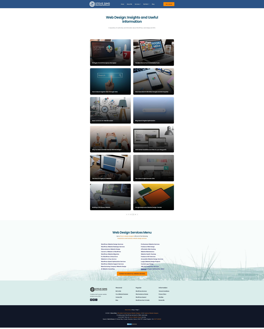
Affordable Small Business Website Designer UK (129, 313)
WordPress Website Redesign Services (113, 246)
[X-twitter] (96, 300)
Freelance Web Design (148, 246)
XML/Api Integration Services (150, 266)
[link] (126, 214)
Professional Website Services (150, 244)
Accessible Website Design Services (152, 259)
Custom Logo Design (147, 264)
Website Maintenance (147, 251)
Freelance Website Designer (151, 313)
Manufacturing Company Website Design (113, 266)
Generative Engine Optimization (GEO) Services (152, 269)
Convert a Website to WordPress (111, 251)
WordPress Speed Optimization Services (113, 261)
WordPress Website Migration (110, 254)
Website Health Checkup (148, 254)
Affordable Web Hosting (148, 249)
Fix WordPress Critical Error (109, 256)
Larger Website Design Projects (150, 261)
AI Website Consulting (108, 269)
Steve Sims (95, 65)
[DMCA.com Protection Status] (132, 324)
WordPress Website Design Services (112, 244)
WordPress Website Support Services (112, 264)
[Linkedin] (94, 300)
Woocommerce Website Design (110, 249)
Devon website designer (127, 236)
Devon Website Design (135, 317)
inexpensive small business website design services (132, 238)
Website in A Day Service (108, 259)
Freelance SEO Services (148, 256)
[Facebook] (91, 300)
